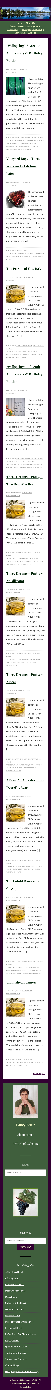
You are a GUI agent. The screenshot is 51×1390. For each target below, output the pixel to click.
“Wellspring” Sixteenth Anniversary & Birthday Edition (24, 53)
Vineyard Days (30, 143)
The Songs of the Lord (15, 1353)
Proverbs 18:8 (33, 967)
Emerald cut (22, 140)
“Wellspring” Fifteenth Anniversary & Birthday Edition (24, 374)
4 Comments (11, 185)
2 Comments (11, 393)
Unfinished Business (21, 982)
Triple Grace (21, 462)
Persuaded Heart (13, 1328)
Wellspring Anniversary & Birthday (29, 137)
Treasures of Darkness (16, 1359)
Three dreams (37, 561)
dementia (20, 253)
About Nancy (25, 1135)
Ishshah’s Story (12, 1315)
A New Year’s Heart (14, 1284)
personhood (11, 355)
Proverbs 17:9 (22, 967)
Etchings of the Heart (15, 1303)
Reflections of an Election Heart (20, 1334)
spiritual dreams (24, 561)
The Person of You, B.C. (23, 268)
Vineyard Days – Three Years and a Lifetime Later (23, 166)
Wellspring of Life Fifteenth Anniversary (26, 467)
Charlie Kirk (21, 352)
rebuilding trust (12, 970)
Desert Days (11, 1296)
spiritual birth (12, 561)
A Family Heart (21, 552)
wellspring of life (13, 146)
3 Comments (11, 693)
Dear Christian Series (24, 346)
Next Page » (39, 1073)
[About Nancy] (25, 1101)
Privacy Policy (25, 1387)
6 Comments (11, 72)
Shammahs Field (25, 13)
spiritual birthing (19, 869)
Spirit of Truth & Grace (15, 662)
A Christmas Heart (14, 1272)
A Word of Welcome (25, 1143)
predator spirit (32, 558)
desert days (21, 558)
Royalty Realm (12, 1340)
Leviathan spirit (23, 659)
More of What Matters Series (19, 1321)
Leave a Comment (13, 496)
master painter (17, 256)
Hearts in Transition (14, 1309)
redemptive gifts (18, 143)
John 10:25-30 (32, 352)
